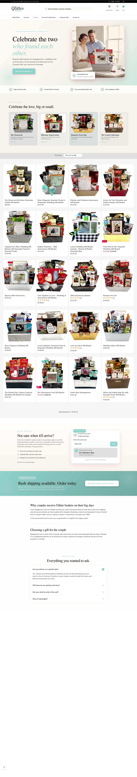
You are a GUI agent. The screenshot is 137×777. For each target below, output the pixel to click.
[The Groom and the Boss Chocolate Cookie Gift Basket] (19, 180)
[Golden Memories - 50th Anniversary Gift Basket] (52, 227)
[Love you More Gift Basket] (85, 326)
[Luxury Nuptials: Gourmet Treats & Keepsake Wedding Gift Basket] (52, 326)
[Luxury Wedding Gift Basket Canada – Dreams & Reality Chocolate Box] (85, 227)
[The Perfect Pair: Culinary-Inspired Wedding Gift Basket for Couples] (19, 373)
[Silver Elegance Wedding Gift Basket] (19, 326)
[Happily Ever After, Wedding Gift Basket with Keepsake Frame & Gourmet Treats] (19, 227)
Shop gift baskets (100, 483)
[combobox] (68, 9)
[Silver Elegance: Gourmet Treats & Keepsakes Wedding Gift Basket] (52, 180)
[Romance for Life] (118, 276)
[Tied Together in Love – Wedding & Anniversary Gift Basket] (52, 276)
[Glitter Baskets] (21, 9)
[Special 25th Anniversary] (19, 276)
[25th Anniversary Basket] (85, 276)
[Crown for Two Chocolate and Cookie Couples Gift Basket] (118, 180)
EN (123, 1)
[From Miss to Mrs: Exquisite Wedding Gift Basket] (118, 227)
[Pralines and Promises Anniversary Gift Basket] (85, 180)
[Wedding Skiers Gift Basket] (118, 326)
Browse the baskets (23, 71)
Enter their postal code (80, 440)
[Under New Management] (85, 373)
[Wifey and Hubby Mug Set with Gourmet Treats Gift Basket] (118, 373)
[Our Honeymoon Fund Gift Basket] (52, 373)
